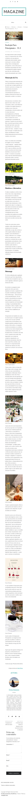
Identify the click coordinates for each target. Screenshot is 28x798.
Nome (8, 755)
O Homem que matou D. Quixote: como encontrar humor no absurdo (19, 726)
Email (8, 760)
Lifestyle (7, 42)
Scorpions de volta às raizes (8, 723)
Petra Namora (17, 51)
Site (7, 766)
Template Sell (4, 795)
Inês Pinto (20, 668)
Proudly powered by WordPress (9, 793)
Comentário (9, 744)
